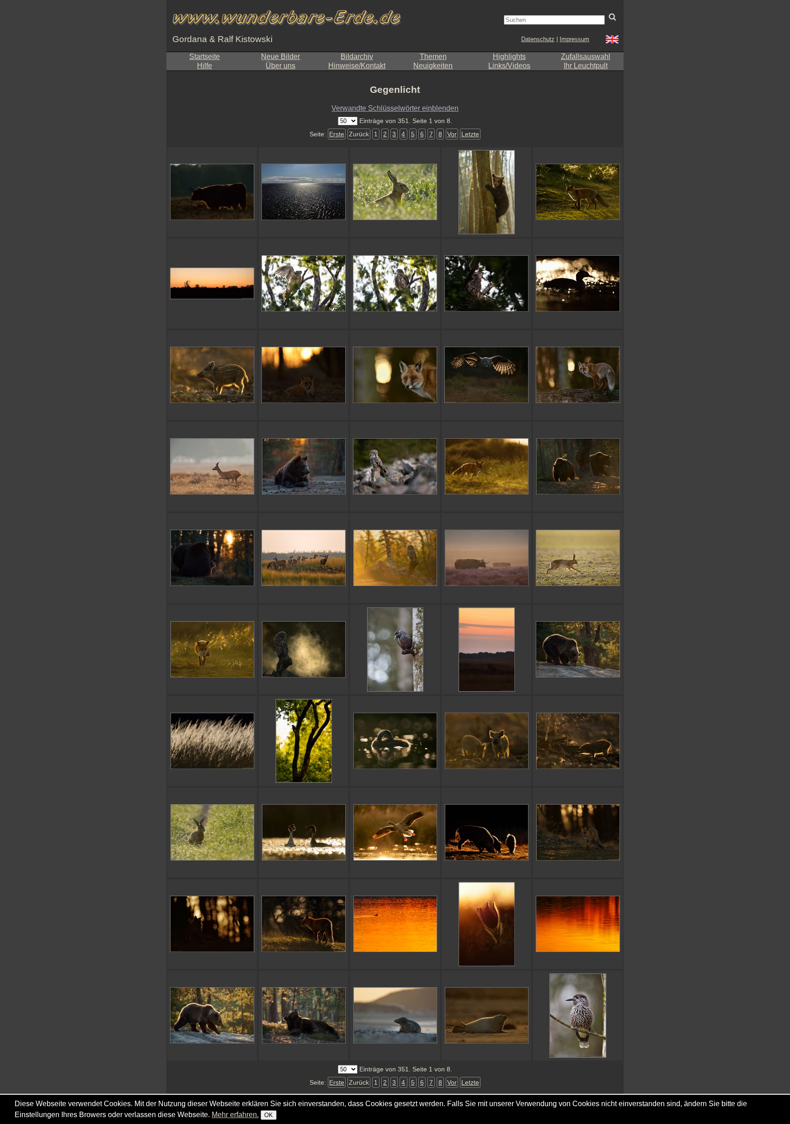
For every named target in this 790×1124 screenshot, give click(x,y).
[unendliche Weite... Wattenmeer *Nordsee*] (303, 192)
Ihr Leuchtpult (586, 66)
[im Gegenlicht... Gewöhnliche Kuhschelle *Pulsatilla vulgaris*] (486, 924)
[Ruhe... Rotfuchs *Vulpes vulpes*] (303, 375)
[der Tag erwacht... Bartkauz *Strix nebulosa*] (395, 558)
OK (268, 1115)
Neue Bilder (280, 56)
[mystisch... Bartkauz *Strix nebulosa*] (303, 649)
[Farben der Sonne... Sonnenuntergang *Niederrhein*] (578, 924)
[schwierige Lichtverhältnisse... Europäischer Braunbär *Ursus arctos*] (578, 466)
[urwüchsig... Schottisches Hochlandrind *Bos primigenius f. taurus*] (212, 192)
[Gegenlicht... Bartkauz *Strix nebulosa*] (486, 375)
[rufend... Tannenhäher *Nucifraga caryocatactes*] (395, 649)
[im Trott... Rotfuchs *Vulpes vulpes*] (212, 649)
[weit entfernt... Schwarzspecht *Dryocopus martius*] (303, 741)
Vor (452, 134)
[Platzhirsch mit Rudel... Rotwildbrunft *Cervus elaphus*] (303, 558)
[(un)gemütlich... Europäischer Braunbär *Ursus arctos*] (303, 1015)
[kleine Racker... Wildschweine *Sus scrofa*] (486, 741)
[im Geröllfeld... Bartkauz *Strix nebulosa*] (395, 466)
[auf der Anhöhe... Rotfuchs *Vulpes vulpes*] (303, 924)
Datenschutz (538, 39)
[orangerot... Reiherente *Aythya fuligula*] (395, 924)
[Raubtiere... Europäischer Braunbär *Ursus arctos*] (212, 558)
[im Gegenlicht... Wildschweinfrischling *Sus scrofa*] (212, 375)
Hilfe (204, 66)
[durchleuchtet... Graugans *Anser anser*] (395, 832)
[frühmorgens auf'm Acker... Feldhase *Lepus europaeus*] (578, 558)
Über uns (280, 66)
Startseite (204, 56)
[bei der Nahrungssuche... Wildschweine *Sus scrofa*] (486, 832)
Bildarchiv (357, 56)
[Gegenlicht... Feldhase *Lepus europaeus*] (212, 832)
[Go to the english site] (612, 40)
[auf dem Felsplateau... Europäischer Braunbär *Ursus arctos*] (578, 649)
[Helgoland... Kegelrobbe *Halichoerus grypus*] (395, 1015)
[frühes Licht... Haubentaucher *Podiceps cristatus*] (303, 832)
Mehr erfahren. (235, 1115)
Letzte (470, 134)
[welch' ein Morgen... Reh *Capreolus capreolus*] (212, 466)
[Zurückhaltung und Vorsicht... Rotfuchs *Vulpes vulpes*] (578, 832)
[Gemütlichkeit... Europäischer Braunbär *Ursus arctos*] (303, 466)
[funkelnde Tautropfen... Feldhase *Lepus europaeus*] (395, 192)
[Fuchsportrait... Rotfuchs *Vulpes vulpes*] (395, 375)
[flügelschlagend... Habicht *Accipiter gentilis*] (303, 283)
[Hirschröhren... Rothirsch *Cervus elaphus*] (486, 649)
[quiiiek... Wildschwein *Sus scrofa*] (578, 741)
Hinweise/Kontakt (356, 66)
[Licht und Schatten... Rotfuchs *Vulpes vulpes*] (578, 192)
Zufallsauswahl (585, 56)
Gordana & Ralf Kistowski (222, 39)
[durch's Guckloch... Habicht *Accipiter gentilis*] (486, 283)
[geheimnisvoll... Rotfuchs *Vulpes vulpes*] (212, 924)
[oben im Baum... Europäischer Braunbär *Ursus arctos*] (486, 192)
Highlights (509, 56)
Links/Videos (509, 66)
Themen (433, 56)
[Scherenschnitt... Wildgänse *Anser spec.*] (212, 283)
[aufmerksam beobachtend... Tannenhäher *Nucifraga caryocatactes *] (578, 1015)
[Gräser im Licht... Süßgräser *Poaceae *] (212, 741)
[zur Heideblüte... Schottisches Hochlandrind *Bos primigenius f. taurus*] (486, 558)
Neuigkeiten (433, 66)
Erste (336, 134)
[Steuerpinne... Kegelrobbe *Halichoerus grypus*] (486, 1015)
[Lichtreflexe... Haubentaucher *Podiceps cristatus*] (395, 741)
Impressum (574, 39)
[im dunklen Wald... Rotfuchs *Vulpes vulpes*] (578, 375)
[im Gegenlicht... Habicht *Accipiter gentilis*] (395, 283)
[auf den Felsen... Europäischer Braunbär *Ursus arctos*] (212, 1015)
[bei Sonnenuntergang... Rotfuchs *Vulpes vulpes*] (486, 466)
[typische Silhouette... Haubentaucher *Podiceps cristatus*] (578, 283)
